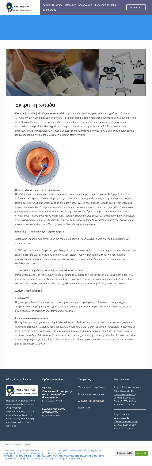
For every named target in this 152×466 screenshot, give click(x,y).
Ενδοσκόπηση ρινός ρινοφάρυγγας (53, 410)
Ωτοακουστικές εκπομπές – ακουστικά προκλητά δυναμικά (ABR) (57, 394)
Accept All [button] (141, 453)
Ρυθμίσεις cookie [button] (124, 453)
